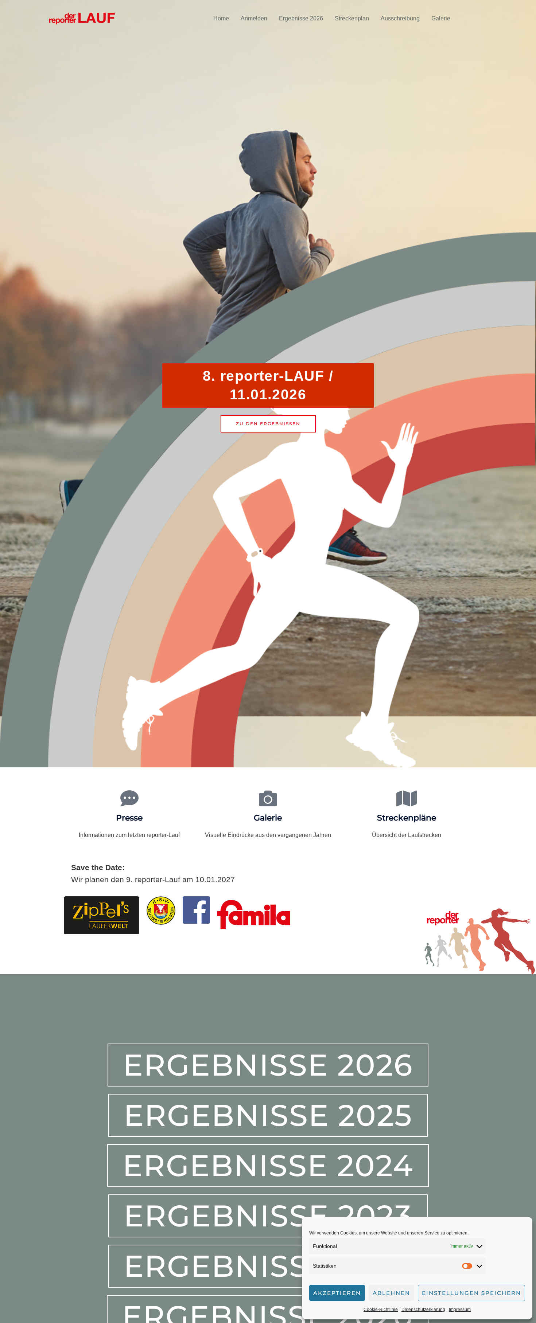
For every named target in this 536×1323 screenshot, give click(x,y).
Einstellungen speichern (471, 1292)
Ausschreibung (400, 18)
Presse (129, 818)
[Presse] (129, 798)
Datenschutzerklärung (423, 1309)
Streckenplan (352, 18)
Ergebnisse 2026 (301, 18)
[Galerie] (268, 798)
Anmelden (254, 18)
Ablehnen (391, 1292)
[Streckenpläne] (406, 798)
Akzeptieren (337, 1292)
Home (221, 18)
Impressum (460, 1309)
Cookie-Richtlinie (381, 1309)
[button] (475, 18)
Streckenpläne (406, 818)
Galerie (440, 18)
